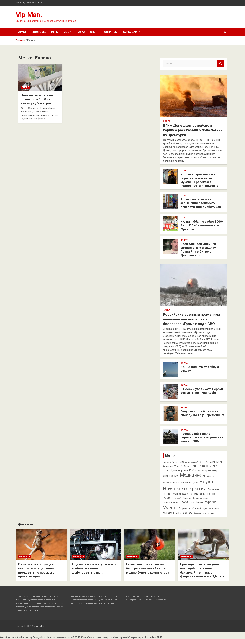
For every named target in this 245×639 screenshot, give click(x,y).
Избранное (196, 470)
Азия (187, 462)
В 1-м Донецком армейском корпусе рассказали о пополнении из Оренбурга (192, 130)
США (178, 497)
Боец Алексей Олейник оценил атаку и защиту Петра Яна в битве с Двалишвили (198, 249)
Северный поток (200, 498)
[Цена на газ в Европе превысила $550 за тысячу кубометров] (40, 77)
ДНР (215, 466)
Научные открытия (184, 488)
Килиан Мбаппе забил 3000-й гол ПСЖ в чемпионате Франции (201, 225)
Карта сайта (131, 31)
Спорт (94, 31)
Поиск (221, 63)
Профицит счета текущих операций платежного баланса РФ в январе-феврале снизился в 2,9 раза (202, 570)
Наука (80, 31)
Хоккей (196, 508)
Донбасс (166, 470)
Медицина (191, 475)
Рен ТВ (211, 493)
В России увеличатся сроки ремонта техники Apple (201, 391)
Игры (54, 31)
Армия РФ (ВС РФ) (214, 462)
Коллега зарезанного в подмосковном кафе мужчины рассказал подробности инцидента (199, 180)
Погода (166, 494)
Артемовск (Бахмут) (172, 466)
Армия (23, 31)
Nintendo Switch (170, 462)
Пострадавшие (180, 493)
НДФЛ (195, 483)
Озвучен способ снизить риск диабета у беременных (202, 413)
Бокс (201, 466)
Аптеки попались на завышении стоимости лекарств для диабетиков (200, 203)
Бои (193, 466)
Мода (68, 31)
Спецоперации (170, 502)
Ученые (171, 508)
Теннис (200, 502)
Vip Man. (29, 15)
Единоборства (179, 470)
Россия (168, 497)
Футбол (186, 508)
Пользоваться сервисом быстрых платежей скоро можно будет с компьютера (147, 568)
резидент (212, 513)
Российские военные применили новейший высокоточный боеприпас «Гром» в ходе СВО (191, 319)
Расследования (198, 494)
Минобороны (208, 476)
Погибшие (213, 489)
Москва (167, 482)
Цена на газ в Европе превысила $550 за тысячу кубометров (37, 99)
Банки (186, 466)
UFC (182, 462)
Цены (178, 513)
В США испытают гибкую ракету (199, 369)
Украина (210, 502)
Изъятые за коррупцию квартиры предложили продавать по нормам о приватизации (36, 570)
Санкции (187, 498)
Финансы (111, 31)
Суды (192, 502)
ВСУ (208, 466)
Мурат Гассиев (182, 482)
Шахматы (188, 513)
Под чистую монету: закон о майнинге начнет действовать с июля (94, 568)
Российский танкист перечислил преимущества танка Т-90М (201, 437)
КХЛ (176, 476)
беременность (200, 513)
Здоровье (39, 31)
